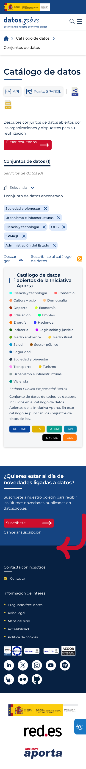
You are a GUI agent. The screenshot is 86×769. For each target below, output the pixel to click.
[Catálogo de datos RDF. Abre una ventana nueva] (75, 91)
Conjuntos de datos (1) (27, 161)
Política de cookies (23, 637)
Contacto (17, 578)
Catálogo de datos (33, 38)
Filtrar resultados (21, 142)
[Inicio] (25, 22)
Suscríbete (16, 523)
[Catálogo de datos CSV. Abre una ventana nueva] (8, 104)
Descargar (10, 259)
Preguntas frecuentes (25, 605)
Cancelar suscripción (23, 532)
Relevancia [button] (18, 188)
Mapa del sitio (19, 621)
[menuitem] (24, 578)
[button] (79, 21)
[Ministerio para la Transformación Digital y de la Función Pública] (27, 7)
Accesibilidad (18, 629)
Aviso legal (16, 613)
